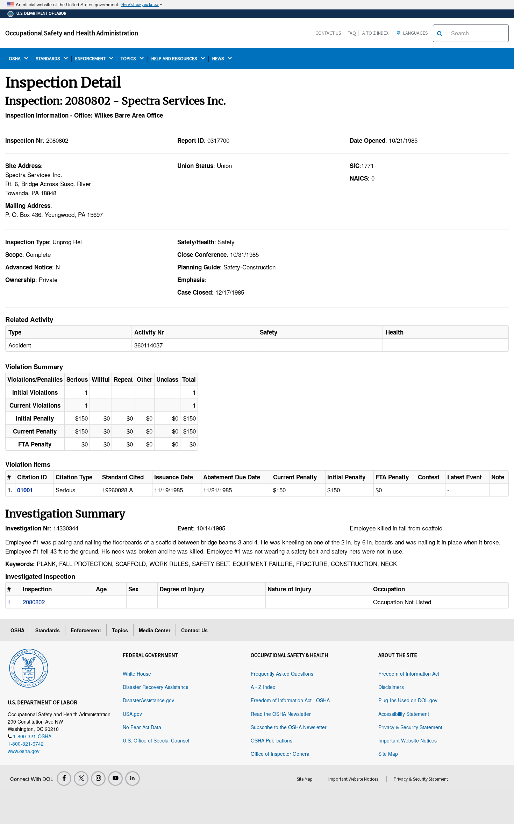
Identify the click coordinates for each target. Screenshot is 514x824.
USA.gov (132, 713)
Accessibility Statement (403, 713)
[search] (440, 33)
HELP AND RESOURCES (174, 59)
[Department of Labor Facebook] (64, 778)
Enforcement (86, 630)
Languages (415, 33)
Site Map (388, 753)
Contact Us (328, 33)
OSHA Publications (271, 740)
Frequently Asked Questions (282, 673)
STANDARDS (48, 59)
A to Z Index (375, 33)
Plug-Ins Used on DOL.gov (407, 700)
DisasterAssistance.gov (148, 700)
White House (137, 673)
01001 (25, 490)
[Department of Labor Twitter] (81, 778)
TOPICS (129, 59)
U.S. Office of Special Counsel (156, 740)
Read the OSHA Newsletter (281, 713)
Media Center (154, 630)
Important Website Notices (407, 740)
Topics (120, 630)
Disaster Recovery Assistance (155, 686)
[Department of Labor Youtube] (115, 778)
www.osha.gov (24, 750)
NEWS (218, 59)
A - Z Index (263, 686)
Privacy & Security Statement (410, 727)
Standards (47, 630)
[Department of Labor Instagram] (98, 778)
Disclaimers (391, 686)
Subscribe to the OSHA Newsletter (289, 727)
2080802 (34, 601)
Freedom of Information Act (408, 673)
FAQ (352, 33)
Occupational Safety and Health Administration (71, 33)
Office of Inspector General (280, 753)
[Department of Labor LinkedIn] (132, 778)
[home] (29, 666)
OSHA (15, 59)
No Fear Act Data (142, 727)
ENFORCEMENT (91, 59)
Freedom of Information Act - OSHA (290, 700)
